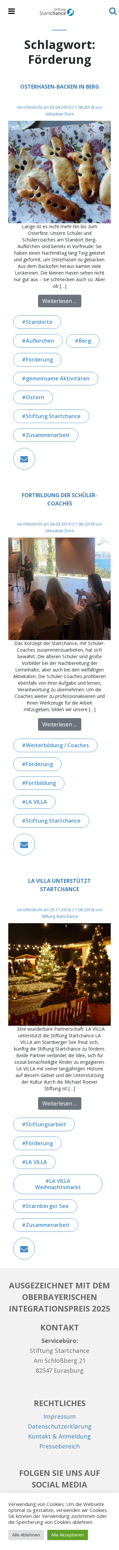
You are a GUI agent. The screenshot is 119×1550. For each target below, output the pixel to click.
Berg (85, 340)
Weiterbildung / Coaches (57, 745)
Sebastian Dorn (59, 114)
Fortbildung (41, 783)
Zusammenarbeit (48, 435)
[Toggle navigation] (11, 12)
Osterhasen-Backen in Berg (59, 86)
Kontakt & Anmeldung (59, 1436)
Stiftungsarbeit (46, 1124)
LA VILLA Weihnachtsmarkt (58, 1184)
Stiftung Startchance (53, 416)
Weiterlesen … (61, 301)
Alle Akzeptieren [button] (67, 1535)
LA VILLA (36, 801)
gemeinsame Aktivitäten (58, 378)
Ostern (35, 397)
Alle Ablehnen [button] (26, 1535)
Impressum (59, 1416)
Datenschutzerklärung (60, 1426)
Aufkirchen (40, 340)
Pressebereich (59, 1446)
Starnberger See (47, 1206)
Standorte (39, 321)
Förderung (39, 359)
